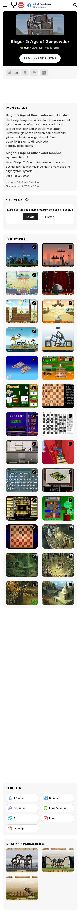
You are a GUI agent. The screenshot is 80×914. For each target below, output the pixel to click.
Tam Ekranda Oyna (40, 58)
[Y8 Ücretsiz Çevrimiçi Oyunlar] (17, 5)
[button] (17, 176)
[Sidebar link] (5, 5)
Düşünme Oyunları (28, 182)
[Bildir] (34, 72)
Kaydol (30, 217)
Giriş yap (48, 217)
